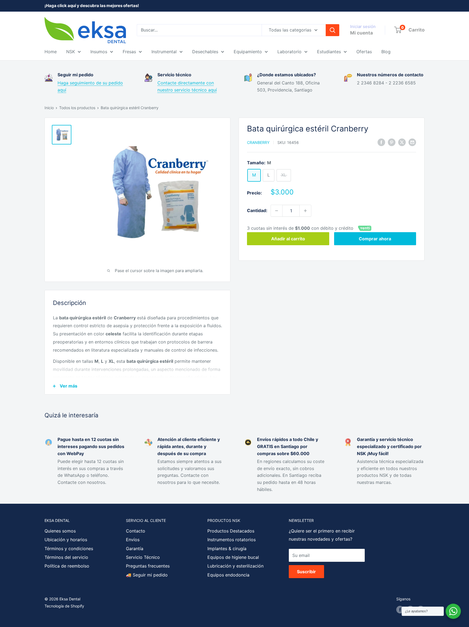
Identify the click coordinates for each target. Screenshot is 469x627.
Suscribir (306, 571)
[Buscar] (332, 30)
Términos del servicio (66, 557)
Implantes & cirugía (226, 548)
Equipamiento (248, 51)
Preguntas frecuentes (148, 566)
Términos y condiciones (69, 548)
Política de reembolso (67, 566)
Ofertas (364, 51)
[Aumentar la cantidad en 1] (305, 210)
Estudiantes (329, 51)
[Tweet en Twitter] (402, 142)
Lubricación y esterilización (235, 566)
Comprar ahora (375, 239)
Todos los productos (77, 107)
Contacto (135, 531)
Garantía (134, 548)
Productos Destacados (230, 531)
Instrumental (164, 51)
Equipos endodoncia (228, 575)
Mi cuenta (361, 33)
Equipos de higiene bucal (233, 557)
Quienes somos (60, 531)
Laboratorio (289, 51)
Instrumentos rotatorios (231, 539)
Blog (386, 51)
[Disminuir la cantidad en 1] (276, 210)
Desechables (205, 51)
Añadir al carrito (288, 239)
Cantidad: (257, 210)
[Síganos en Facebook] (400, 609)
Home (51, 51)
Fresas (129, 51)
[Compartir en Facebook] (381, 142)
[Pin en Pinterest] (391, 142)
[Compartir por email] (412, 142)
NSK (70, 51)
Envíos (133, 539)
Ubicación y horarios (66, 539)
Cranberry (258, 142)
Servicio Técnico (143, 557)
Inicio (49, 107)
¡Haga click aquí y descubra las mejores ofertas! (92, 5)
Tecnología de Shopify (64, 606)
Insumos (98, 51)
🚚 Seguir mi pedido (147, 575)
